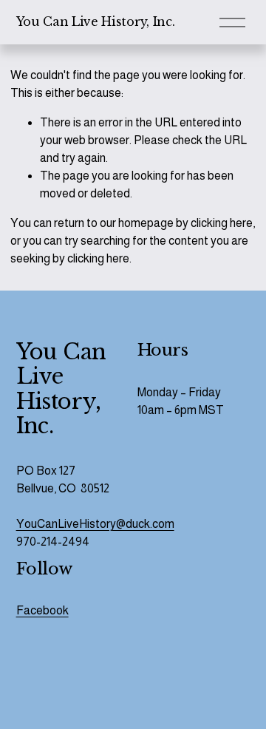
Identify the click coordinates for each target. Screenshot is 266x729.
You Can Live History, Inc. (95, 21)
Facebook (42, 610)
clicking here (222, 223)
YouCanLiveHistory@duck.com (95, 524)
